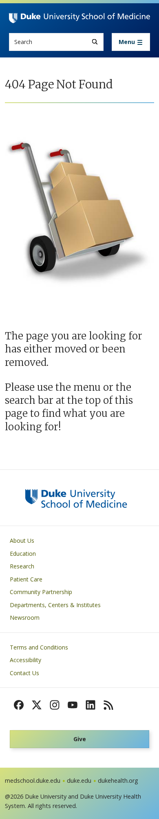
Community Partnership (41, 592)
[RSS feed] (108, 705)
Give (79, 739)
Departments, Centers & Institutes (55, 605)
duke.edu (79, 780)
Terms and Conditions (39, 647)
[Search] (95, 42)
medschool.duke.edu (32, 780)
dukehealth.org (118, 780)
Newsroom (25, 617)
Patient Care (26, 579)
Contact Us (24, 673)
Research (22, 566)
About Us (22, 540)
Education (23, 553)
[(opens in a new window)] (19, 705)
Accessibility (25, 660)
